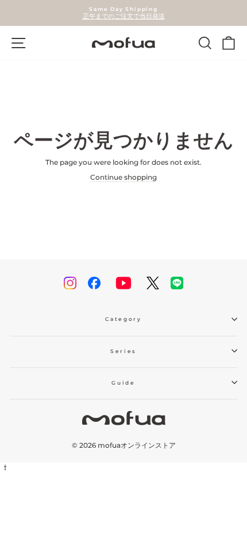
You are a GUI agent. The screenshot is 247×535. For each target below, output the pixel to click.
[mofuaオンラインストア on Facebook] (94, 283)
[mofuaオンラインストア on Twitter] (152, 283)
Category (123, 319)
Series (123, 351)
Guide (123, 382)
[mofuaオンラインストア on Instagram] (70, 283)
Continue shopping (123, 177)
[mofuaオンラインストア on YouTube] (123, 283)
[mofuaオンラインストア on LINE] (177, 283)
